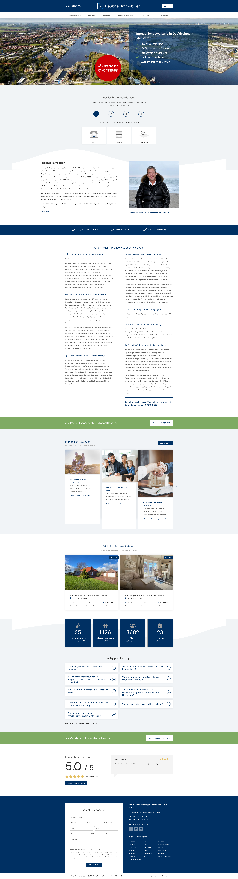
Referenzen (145, 15)
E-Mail (90, 849)
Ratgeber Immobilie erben (80, 504)
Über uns (91, 15)
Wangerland (162, 850)
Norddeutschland (163, 844)
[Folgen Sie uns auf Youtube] (141, 829)
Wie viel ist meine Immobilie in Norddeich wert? (87, 691)
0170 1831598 (108, 70)
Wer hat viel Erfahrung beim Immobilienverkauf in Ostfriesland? (84, 714)
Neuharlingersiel (149, 853)
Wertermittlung (75, 15)
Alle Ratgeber (165, 443)
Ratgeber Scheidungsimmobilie (119, 519)
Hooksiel (161, 841)
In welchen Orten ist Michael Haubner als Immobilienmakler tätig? (87, 704)
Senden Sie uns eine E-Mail (140, 824)
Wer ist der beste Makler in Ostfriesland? (142, 704)
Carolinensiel (133, 850)
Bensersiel (132, 847)
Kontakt (167, 6)
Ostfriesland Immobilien (159, 738)
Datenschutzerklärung (86, 852)
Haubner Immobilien (135, 859)
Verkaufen (106, 15)
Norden (146, 850)
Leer (145, 856)
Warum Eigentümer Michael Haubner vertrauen (85, 668)
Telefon (99, 849)
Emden (160, 847)
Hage (145, 844)
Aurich (146, 841)
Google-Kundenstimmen (76, 783)
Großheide (132, 844)
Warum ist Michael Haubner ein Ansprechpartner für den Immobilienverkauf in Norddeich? (89, 679)
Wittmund (132, 853)
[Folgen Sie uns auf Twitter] (136, 829)
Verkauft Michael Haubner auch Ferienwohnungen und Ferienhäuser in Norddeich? (141, 692)
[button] (94, 817)
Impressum (153, 876)
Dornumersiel (148, 847)
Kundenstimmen (163, 15)
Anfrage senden (93, 865)
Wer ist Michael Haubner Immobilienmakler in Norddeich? (143, 668)
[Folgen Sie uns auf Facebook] (131, 829)
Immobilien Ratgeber (125, 15)
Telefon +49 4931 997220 (139, 817)
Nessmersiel (133, 841)
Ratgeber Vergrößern (152, 502)
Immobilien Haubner (164, 856)
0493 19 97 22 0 (75, 6)
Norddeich (132, 856)
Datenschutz (166, 876)
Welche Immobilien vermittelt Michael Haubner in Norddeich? (141, 678)
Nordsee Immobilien (161, 423)
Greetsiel (161, 853)
